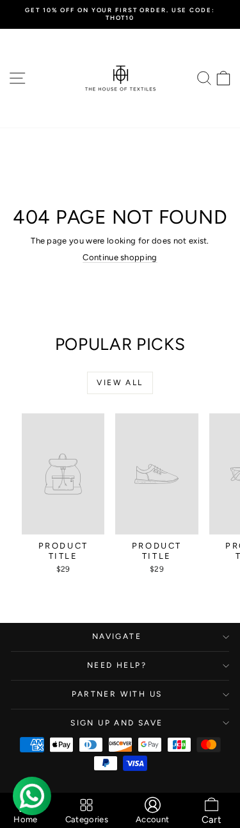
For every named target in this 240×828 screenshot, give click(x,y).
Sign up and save (116, 722)
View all (120, 382)
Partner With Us (117, 694)
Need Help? (117, 665)
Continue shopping (120, 257)
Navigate (116, 636)
